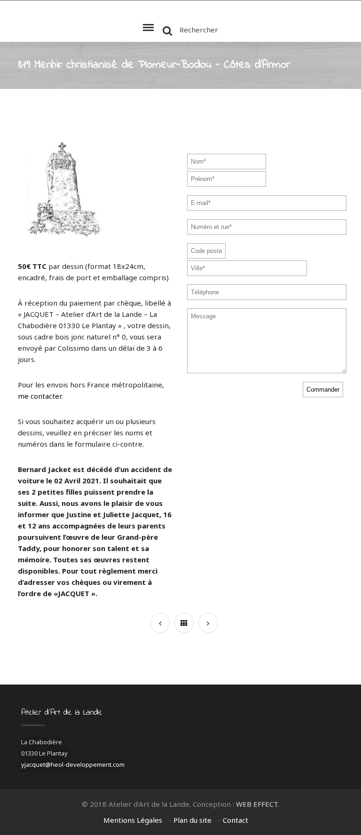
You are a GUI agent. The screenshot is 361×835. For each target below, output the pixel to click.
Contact (235, 820)
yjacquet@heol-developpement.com (73, 764)
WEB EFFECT (257, 804)
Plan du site (192, 820)
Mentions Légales (132, 820)
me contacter (40, 396)
